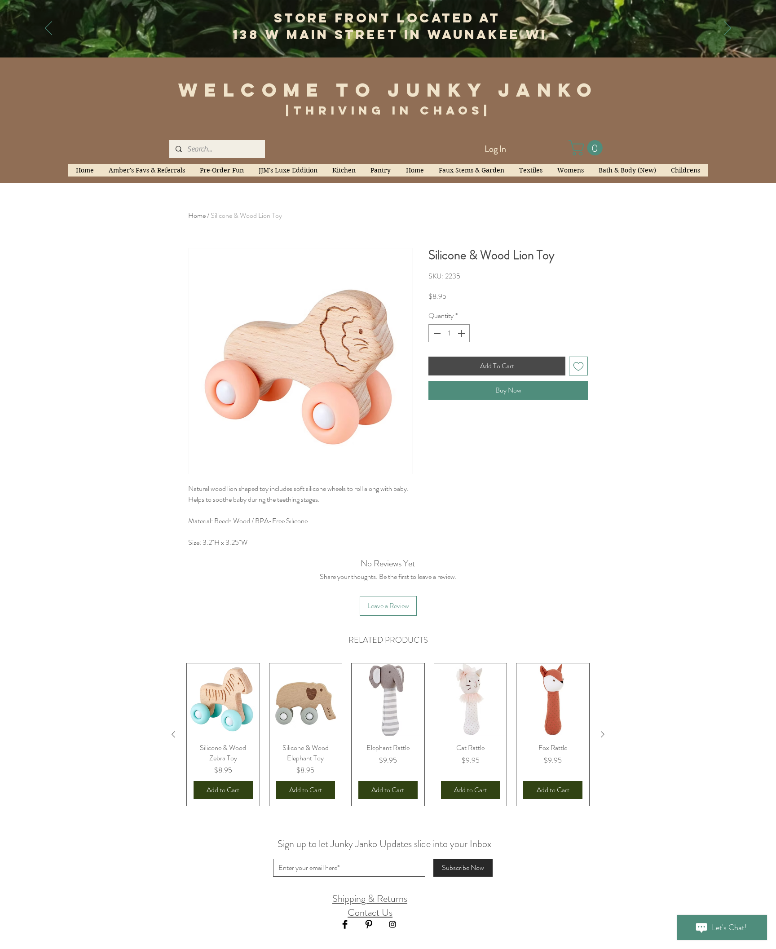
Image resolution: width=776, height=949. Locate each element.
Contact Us (370, 912)
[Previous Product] (173, 734)
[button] (587, 147)
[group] (388, 734)
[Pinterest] (368, 924)
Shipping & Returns (369, 898)
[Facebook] (344, 924)
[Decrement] (436, 333)
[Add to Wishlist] (578, 366)
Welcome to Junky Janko (388, 90)
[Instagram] (392, 924)
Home (197, 215)
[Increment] (462, 333)
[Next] (727, 28)
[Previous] (48, 28)
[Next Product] (602, 734)
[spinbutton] (449, 333)
